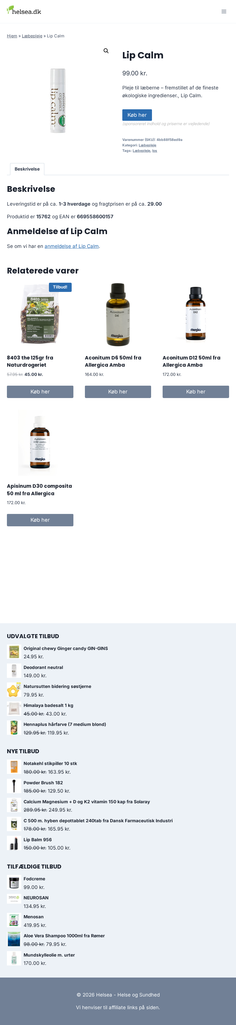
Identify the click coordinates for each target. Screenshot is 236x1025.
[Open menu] (223, 11)
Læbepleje (32, 35)
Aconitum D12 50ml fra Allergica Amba (191, 361)
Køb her (137, 115)
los (154, 150)
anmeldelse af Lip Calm (72, 246)
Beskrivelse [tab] (27, 169)
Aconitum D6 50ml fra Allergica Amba (113, 361)
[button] (106, 51)
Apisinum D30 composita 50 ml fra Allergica (39, 490)
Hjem (12, 35)
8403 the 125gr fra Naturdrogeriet (30, 361)
